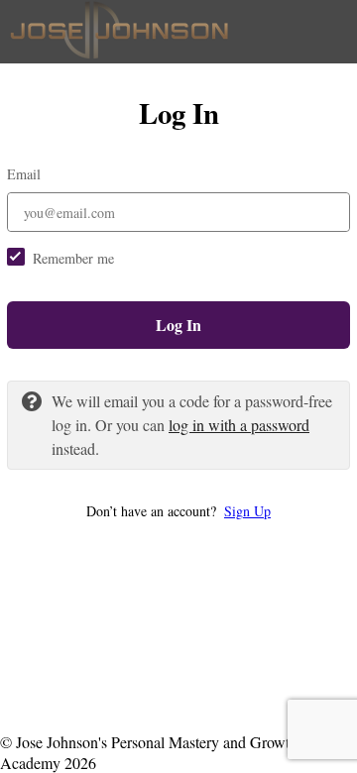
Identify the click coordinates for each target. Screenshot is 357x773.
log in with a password (239, 424)
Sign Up (247, 510)
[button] (178, 510)
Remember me (73, 258)
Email (24, 174)
